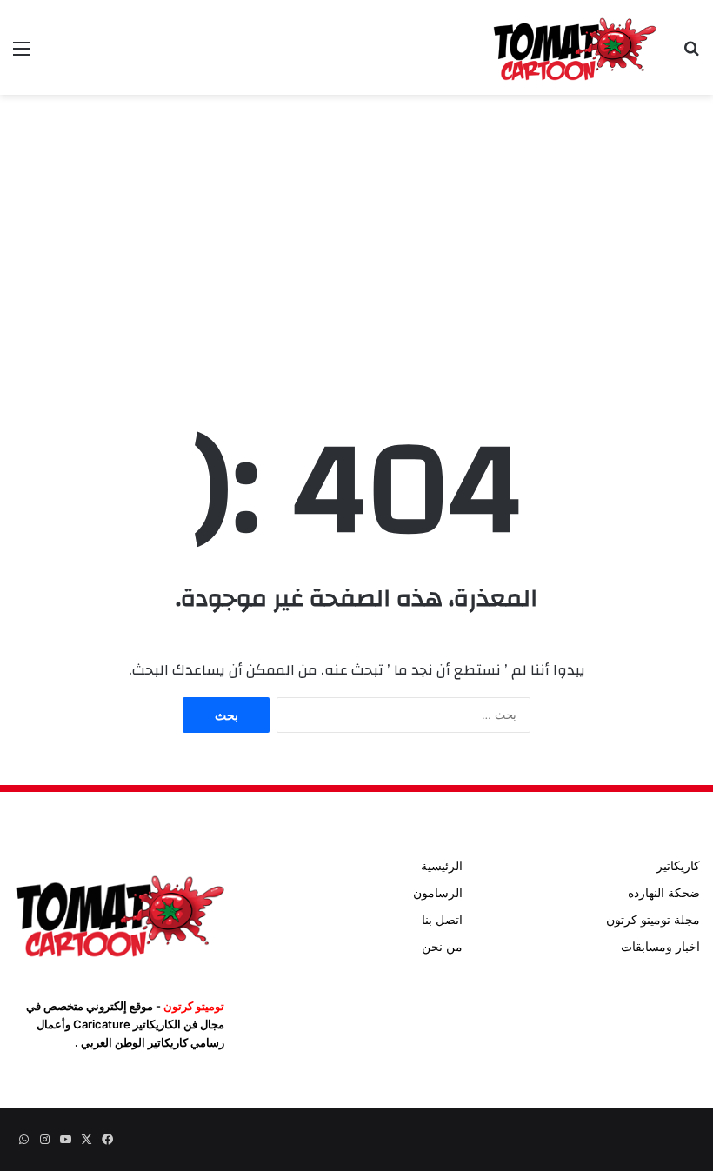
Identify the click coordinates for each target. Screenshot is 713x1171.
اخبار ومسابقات (660, 947)
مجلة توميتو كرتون (653, 920)
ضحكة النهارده (664, 893)
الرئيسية (442, 866)
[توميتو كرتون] (573, 47)
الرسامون (438, 893)
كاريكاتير (678, 866)
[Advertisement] (356, 234)
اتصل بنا (442, 920)
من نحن (442, 947)
